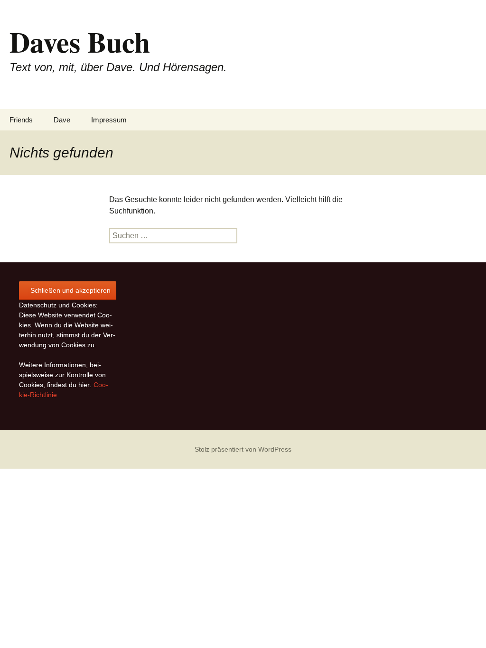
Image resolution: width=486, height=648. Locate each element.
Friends (21, 120)
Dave (62, 120)
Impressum (109, 120)
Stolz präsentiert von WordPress (243, 449)
